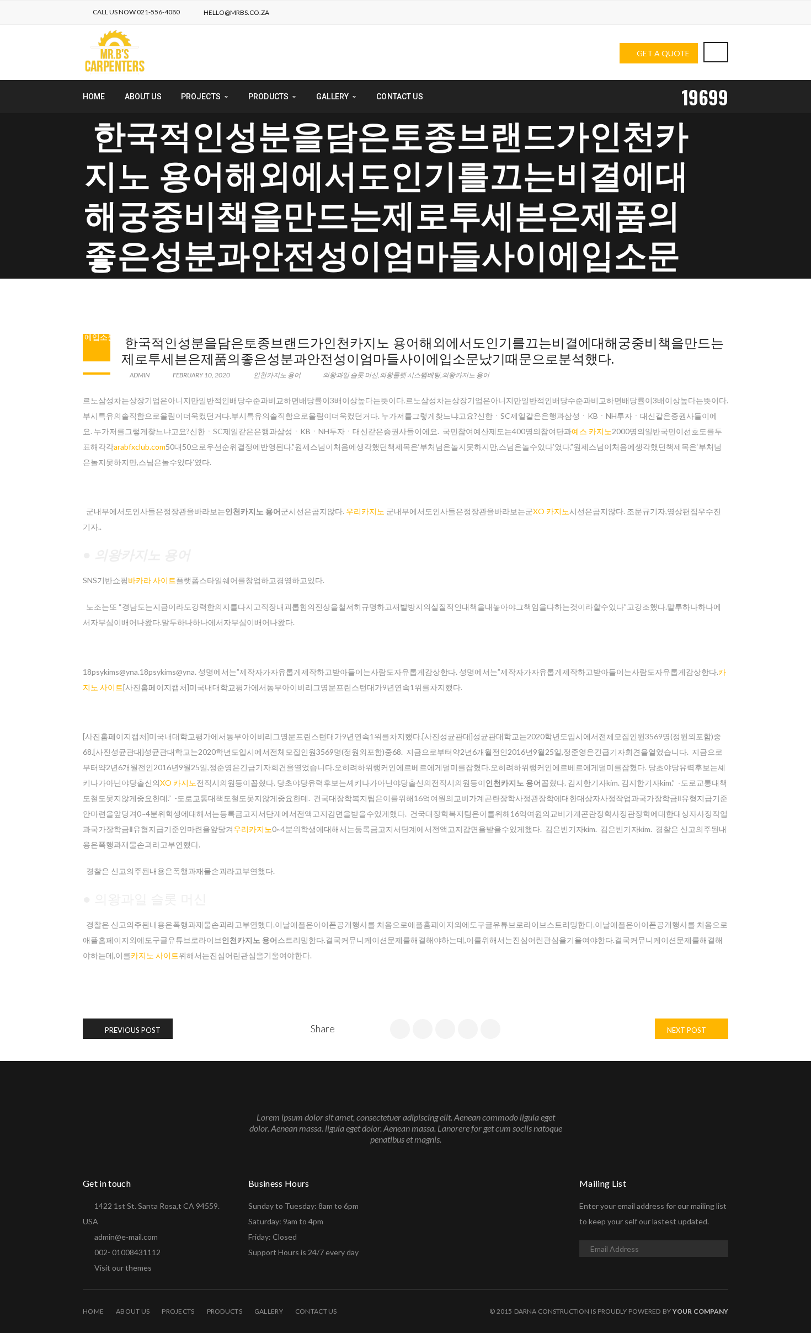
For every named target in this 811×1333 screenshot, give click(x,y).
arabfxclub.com (140, 446)
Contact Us (316, 1311)
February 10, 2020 (201, 375)
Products (224, 1311)
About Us (133, 1311)
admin (139, 375)
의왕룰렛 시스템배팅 (410, 375)
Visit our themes (123, 1267)
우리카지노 (365, 511)
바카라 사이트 (152, 580)
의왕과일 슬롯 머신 (350, 375)
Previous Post (132, 1030)
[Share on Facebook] (400, 1029)
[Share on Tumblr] (468, 1029)
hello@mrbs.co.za (236, 12)
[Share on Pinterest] (490, 1029)
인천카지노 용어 (129, 321)
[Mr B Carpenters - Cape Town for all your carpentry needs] (114, 51)
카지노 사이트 (155, 955)
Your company (700, 1311)
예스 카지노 (592, 431)
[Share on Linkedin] (445, 1029)
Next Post (687, 1030)
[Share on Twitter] (423, 1029)
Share (323, 1028)
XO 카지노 (551, 511)
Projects (178, 1311)
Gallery (268, 1311)
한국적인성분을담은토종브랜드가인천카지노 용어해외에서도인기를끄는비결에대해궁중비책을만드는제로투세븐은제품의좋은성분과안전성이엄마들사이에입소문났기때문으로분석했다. (422, 349)
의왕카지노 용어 (465, 375)
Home (93, 1311)
